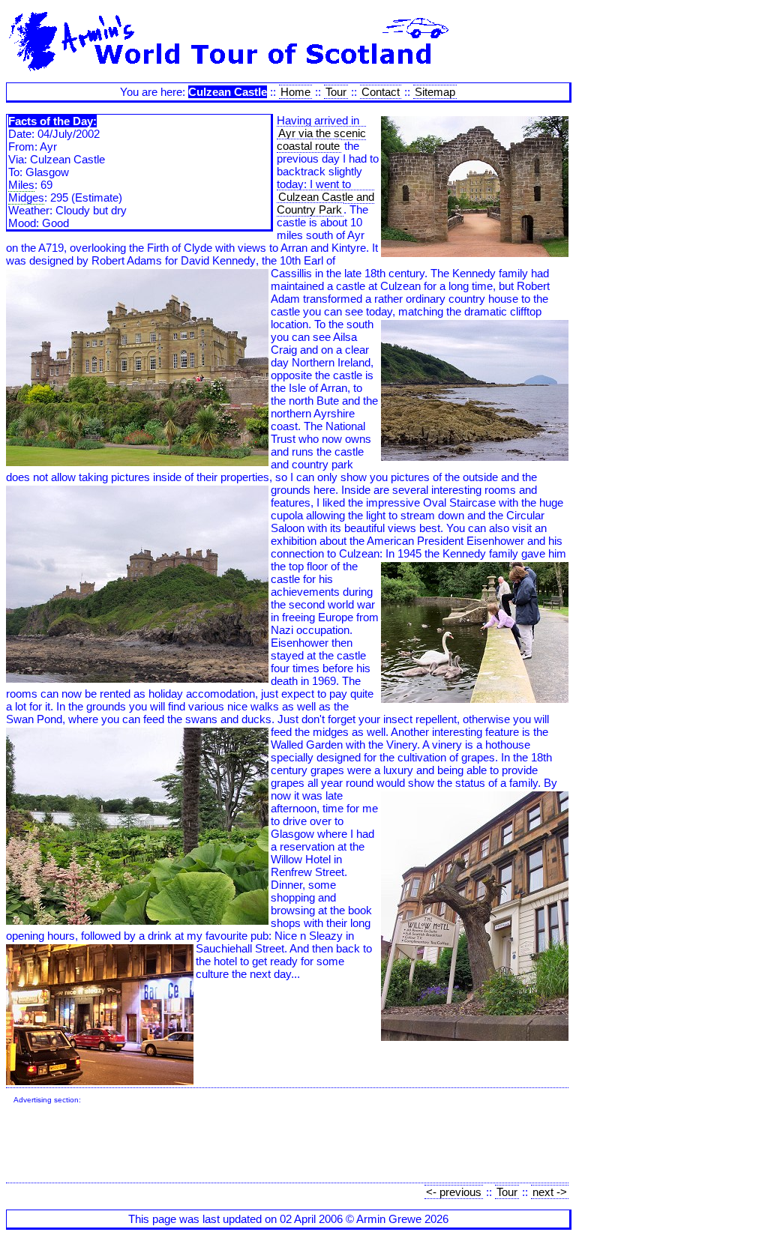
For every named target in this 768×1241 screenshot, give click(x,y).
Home (295, 91)
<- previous (454, 1192)
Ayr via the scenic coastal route (321, 139)
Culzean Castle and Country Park (325, 203)
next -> (549, 1192)
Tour (336, 91)
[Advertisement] (287, 1145)
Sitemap (435, 91)
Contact (381, 91)
